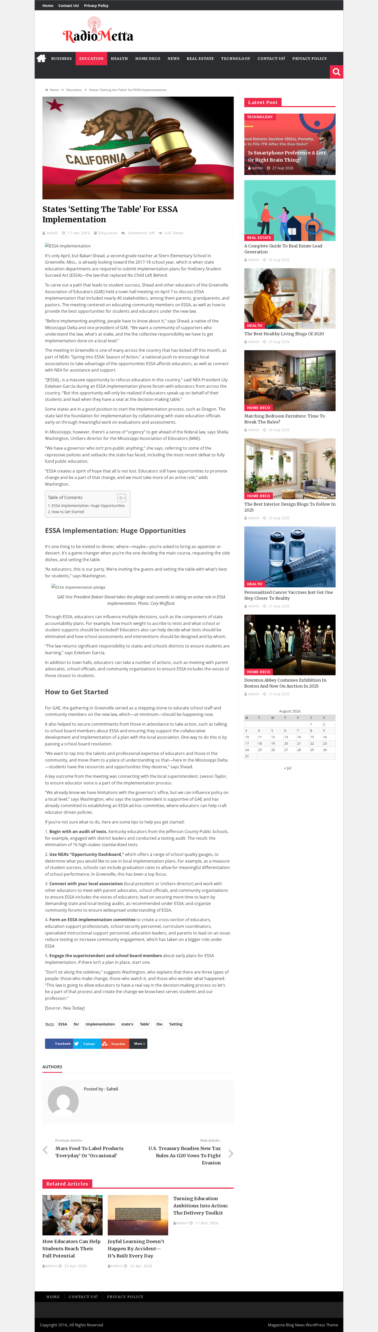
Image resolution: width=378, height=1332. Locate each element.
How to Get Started (68, 511)
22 (312, 743)
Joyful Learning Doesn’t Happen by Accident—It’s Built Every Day (136, 1248)
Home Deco (147, 58)
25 (260, 750)
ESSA (62, 1024)
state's (127, 1024)
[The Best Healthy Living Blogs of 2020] (290, 298)
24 (247, 750)
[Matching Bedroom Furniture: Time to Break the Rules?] (290, 380)
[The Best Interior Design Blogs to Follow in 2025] (290, 468)
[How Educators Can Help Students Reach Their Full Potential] (72, 1215)
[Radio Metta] (97, 31)
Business (61, 58)
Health (119, 58)
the (159, 1024)
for (76, 1024)
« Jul (287, 767)
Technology (235, 58)
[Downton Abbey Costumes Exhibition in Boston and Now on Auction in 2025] (290, 645)
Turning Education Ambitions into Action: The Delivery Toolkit (200, 1206)
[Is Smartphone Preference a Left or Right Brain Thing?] (290, 144)
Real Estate (200, 58)
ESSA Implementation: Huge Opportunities (88, 505)
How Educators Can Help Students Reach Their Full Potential (71, 1248)
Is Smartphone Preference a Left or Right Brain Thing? (287, 156)
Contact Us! (68, 5)
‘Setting (175, 1024)
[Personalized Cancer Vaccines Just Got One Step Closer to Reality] (290, 556)
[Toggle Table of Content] (119, 498)
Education (91, 58)
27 (286, 750)
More (138, 1043)
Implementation (100, 1024)
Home (47, 5)
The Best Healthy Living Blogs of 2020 (284, 333)
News (174, 58)
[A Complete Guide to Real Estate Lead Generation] (290, 210)
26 (273, 750)
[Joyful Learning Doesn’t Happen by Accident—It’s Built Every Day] (138, 1215)
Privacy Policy (96, 5)
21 (299, 743)
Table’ (145, 1024)
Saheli (53, 232)
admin (51, 1265)
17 (247, 743)
